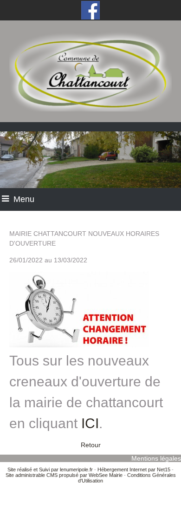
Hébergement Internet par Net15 (133, 469)
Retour (91, 445)
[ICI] (103, 426)
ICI (90, 423)
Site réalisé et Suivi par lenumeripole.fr (50, 469)
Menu (23, 199)
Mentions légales (156, 458)
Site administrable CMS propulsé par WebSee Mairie (64, 475)
